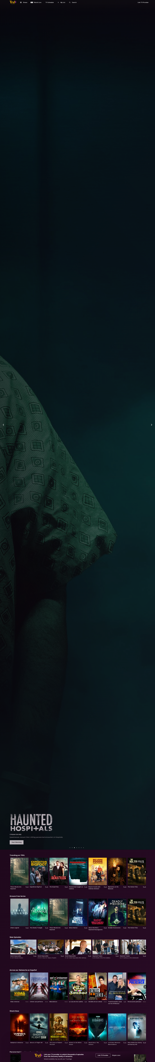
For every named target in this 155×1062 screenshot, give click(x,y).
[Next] (151, 425)
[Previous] (3, 425)
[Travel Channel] (14, 2)
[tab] (74, 847)
